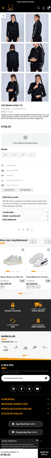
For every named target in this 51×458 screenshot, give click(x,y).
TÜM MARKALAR (7, 342)
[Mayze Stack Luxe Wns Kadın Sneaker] (13, 260)
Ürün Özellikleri (10, 197)
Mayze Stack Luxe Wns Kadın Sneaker (13, 277)
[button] (8, 271)
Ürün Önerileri (9, 220)
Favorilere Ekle (23, 250)
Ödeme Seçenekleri (11, 216)
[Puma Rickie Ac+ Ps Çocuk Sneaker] (38, 260)
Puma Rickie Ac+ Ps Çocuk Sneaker (38, 277)
